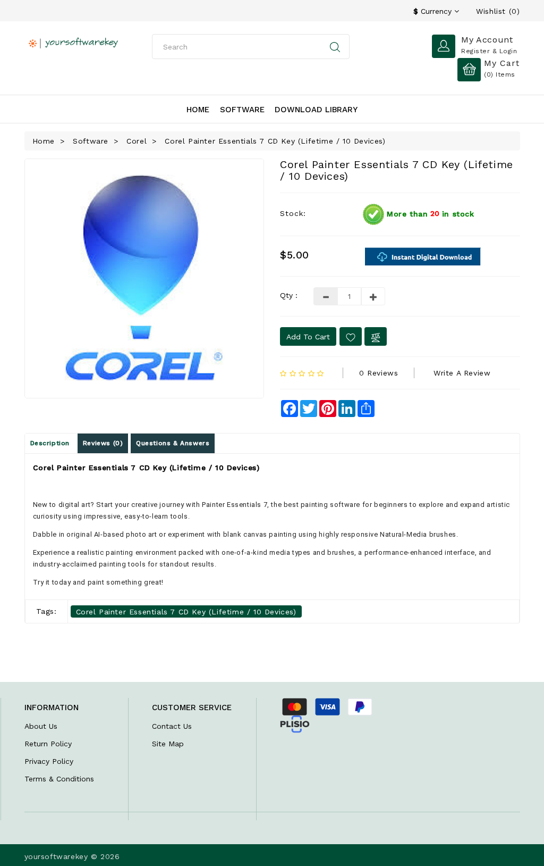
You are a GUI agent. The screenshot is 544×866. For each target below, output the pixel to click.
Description (50, 443)
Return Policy (48, 743)
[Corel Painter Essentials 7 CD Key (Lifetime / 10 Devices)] (144, 279)
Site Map (168, 743)
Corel (136, 141)
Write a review (462, 373)
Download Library (316, 109)
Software (242, 109)
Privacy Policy (48, 761)
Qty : (289, 295)
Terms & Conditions (59, 779)
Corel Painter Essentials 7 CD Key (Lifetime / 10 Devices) (275, 141)
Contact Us (172, 726)
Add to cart (308, 336)
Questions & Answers (172, 443)
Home (197, 109)
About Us (40, 726)
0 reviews (378, 373)
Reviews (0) (103, 443)
